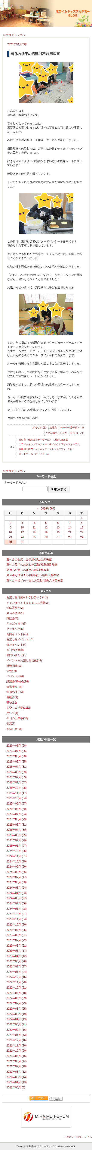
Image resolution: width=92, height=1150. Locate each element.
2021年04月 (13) (16, 1082)
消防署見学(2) (15, 607)
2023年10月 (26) (16, 924)
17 (22, 532)
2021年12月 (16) (16, 1040)
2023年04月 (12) (16, 956)
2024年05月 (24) (16, 887)
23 (10, 537)
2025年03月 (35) (16, 835)
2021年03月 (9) (15, 1087)
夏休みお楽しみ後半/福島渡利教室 (27, 569)
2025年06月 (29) (16, 819)
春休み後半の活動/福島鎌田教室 (35, 54)
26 (46, 537)
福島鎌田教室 (26, 449)
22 (81, 532)
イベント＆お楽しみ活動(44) (24, 660)
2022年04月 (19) (16, 1019)
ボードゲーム (42, 454)
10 (22, 527)
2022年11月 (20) (16, 982)
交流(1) (10, 723)
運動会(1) (12, 697)
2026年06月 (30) (16, 756)
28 (69, 537)
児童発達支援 (61, 439)
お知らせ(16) (14, 728)
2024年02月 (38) (16, 903)
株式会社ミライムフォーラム (64, 444)
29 (81, 537)
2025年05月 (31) (16, 824)
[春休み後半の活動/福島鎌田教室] (46, 82)
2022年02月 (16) (16, 1029)
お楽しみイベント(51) (19, 639)
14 (69, 527)
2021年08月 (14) (16, 1061)
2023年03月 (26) (16, 961)
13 (57, 527)
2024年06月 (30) (16, 882)
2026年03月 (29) (16, 772)
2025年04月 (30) (16, 829)
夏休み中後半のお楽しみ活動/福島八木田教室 (34, 580)
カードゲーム (26, 454)
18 (34, 532)
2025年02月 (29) (16, 840)
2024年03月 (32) (16, 898)
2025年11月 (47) (16, 793)
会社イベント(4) (16, 644)
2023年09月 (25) (16, 929)
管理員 (53, 427)
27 (57, 537)
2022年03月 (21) (16, 1024)
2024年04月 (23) (16, 893)
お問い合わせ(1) (16, 655)
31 (22, 542)
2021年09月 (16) (16, 1056)
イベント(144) (15, 676)
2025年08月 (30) (16, 808)
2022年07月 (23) (16, 1003)
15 (81, 527)
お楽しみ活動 (39, 427)
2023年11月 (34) (16, 919)
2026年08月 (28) (16, 745)
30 (10, 542)
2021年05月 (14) (16, 1077)
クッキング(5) (15, 628)
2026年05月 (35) (16, 761)
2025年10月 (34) (16, 798)
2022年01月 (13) (16, 1034)
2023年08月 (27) (16, 935)
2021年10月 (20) (16, 1050)
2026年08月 (48, 508)
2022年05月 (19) (16, 1014)
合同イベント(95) (17, 634)
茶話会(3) (12, 618)
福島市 (22, 439)
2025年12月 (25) (16, 787)
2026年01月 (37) (16, 782)
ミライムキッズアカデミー (33, 444)
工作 (70, 449)
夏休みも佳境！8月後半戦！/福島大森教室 (32, 575)
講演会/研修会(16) (17, 681)
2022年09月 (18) (16, 993)
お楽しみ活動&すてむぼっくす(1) (27, 597)
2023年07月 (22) (16, 940)
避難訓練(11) (14, 665)
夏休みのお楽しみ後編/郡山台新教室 (29, 559)
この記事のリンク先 (56, 433)
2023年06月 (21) (16, 945)
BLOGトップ (77, 433)
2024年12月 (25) (16, 850)
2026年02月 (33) (16, 777)
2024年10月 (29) (16, 861)
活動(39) (11, 671)
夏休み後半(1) (15, 613)
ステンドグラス (57, 449)
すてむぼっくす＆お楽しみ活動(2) (27, 602)
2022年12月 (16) (16, 977)
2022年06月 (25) (16, 1008)
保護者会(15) (14, 686)
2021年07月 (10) (16, 1066)
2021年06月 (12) (16, 1071)
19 (46, 532)
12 (46, 527)
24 (22, 537)
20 (57, 532)
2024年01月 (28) (16, 908)
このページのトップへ (78, 1136)
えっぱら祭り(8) (16, 623)
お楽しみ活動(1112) (18, 707)
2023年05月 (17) (16, 950)
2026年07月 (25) (16, 751)
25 (34, 537)
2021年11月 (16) (16, 1045)
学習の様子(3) (15, 692)
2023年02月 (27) (16, 966)
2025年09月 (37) (16, 803)
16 (10, 532)
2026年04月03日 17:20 (72, 427)
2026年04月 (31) (16, 766)
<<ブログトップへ (13, 35)
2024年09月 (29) (16, 866)
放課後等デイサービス (40, 439)
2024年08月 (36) (16, 872)
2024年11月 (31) (16, 856)
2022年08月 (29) (16, 998)
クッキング (41, 449)
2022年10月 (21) (16, 987)
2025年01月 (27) (16, 845)
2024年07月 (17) (16, 877)
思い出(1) (12, 713)
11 (34, 527)
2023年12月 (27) (16, 913)
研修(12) (11, 702)
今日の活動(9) (15, 650)
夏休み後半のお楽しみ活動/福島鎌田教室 (31, 564)
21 (69, 532)
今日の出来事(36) (17, 718)
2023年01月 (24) (16, 971)
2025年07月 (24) (16, 814)
